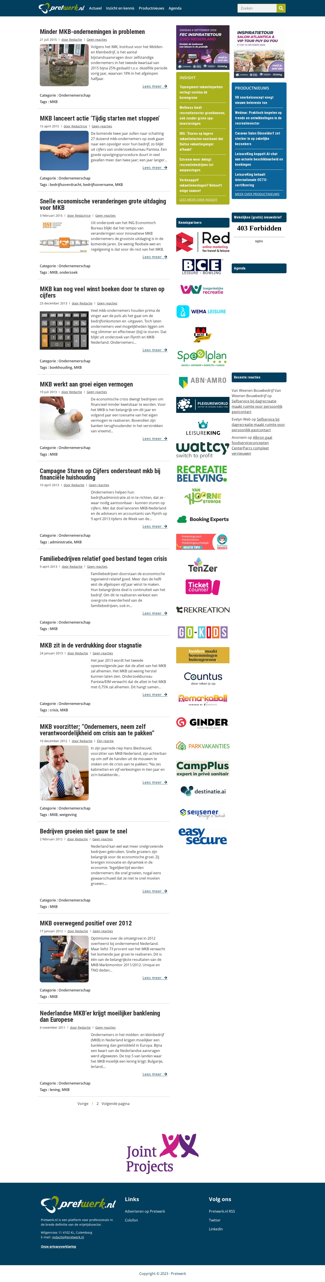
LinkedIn (216, 1229)
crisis (54, 710)
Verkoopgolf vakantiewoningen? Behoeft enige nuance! (201, 185)
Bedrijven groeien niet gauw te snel (83, 831)
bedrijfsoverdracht (65, 184)
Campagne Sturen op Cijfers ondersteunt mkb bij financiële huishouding (100, 474)
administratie (61, 542)
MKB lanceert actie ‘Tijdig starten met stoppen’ (100, 118)
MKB (54, 101)
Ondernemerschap (74, 95)
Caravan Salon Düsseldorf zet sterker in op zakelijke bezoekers (257, 138)
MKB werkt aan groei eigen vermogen (86, 384)
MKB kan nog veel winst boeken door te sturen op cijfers (102, 292)
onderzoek (68, 272)
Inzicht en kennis (120, 8)
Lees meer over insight (199, 199)
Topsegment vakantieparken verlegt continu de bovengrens (201, 92)
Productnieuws (151, 8)
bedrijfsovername (98, 184)
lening (55, 1089)
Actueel (95, 8)
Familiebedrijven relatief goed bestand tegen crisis (103, 558)
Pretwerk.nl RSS (222, 1211)
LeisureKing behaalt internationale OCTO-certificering (251, 179)
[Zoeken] (281, 8)
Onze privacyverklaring (58, 1246)
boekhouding (61, 367)
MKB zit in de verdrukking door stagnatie (91, 645)
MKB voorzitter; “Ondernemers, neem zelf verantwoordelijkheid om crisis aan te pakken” (97, 730)
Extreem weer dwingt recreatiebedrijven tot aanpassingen (196, 164)
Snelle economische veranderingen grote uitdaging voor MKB (103, 204)
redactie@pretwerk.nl (68, 1237)
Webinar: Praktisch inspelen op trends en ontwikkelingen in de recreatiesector (258, 118)
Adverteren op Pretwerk (145, 1211)
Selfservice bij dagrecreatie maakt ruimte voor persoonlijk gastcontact (257, 406)
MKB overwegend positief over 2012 (86, 923)
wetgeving (68, 814)
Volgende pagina (116, 1103)
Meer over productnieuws (257, 194)
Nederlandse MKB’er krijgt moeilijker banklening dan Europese (100, 1016)
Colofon (131, 1220)
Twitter (215, 1220)
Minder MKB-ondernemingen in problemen (92, 31)
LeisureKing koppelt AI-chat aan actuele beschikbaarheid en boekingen (259, 159)
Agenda (175, 8)
